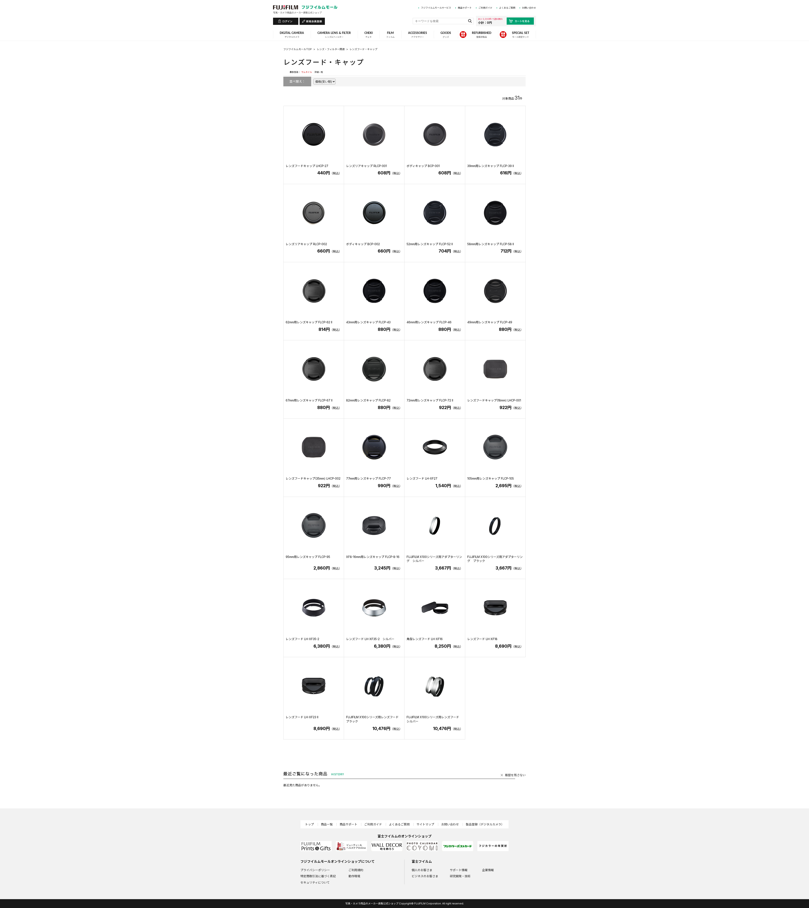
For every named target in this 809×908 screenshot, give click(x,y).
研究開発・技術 (460, 876)
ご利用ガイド (485, 7)
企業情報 (488, 870)
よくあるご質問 (507, 7)
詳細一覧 (319, 72)
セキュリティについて (315, 882)
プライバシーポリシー (315, 870)
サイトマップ (425, 824)
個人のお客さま (422, 870)
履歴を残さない (515, 775)
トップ (309, 824)
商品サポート (465, 7)
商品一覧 (327, 824)
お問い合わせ (529, 7)
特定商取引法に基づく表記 (318, 876)
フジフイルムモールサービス (436, 7)
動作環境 (354, 876)
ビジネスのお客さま (425, 876)
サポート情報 (458, 870)
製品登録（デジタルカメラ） (485, 824)
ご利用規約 (355, 870)
